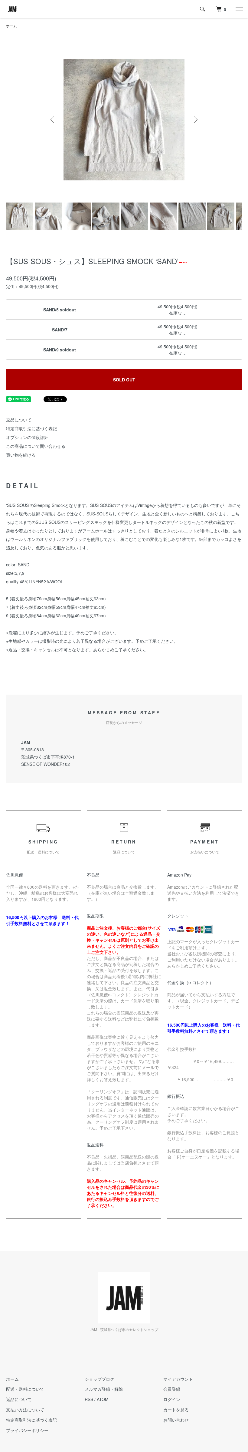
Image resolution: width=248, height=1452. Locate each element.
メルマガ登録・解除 (104, 1389)
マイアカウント (178, 1379)
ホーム (11, 25)
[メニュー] (239, 9)
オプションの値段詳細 (27, 437)
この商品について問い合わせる (35, 446)
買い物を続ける (21, 455)
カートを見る (176, 1410)
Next (195, 119)
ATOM (103, 1399)
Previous (52, 119)
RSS (89, 1399)
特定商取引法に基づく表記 (31, 428)
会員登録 (171, 1389)
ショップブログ (99, 1379)
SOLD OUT (124, 380)
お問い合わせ (176, 1420)
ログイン (171, 1399)
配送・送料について (25, 1389)
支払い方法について (25, 1410)
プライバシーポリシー (27, 1430)
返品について (18, 420)
